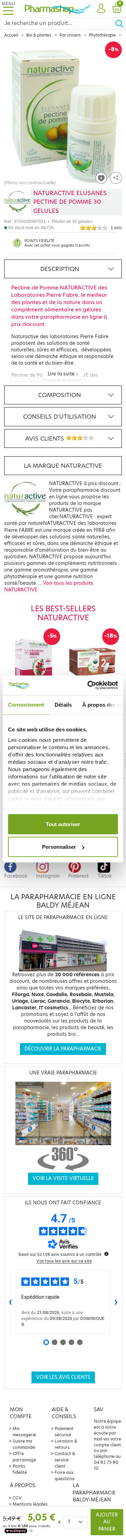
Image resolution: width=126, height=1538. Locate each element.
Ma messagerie (24, 1432)
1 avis (116, 227)
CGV (17, 1498)
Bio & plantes (38, 35)
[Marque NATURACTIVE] (17, 202)
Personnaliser (59, 847)
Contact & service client (65, 1460)
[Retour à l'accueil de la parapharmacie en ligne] (57, 8)
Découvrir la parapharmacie (63, 1049)
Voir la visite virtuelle (63, 1178)
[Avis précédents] (10, 1302)
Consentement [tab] (26, 704)
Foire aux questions (65, 1475)
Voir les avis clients (63, 1377)
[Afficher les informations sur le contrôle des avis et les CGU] (106, 1254)
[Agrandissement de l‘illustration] (63, 113)
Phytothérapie (102, 35)
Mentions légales (30, 1504)
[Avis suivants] (116, 1302)
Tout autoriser (63, 824)
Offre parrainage (24, 1457)
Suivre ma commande (24, 1444)
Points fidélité (20, 1469)
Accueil (11, 35)
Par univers (70, 35)
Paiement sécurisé (64, 1432)
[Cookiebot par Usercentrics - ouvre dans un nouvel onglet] (89, 685)
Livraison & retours (66, 1444)
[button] (100, 8)
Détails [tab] (63, 704)
